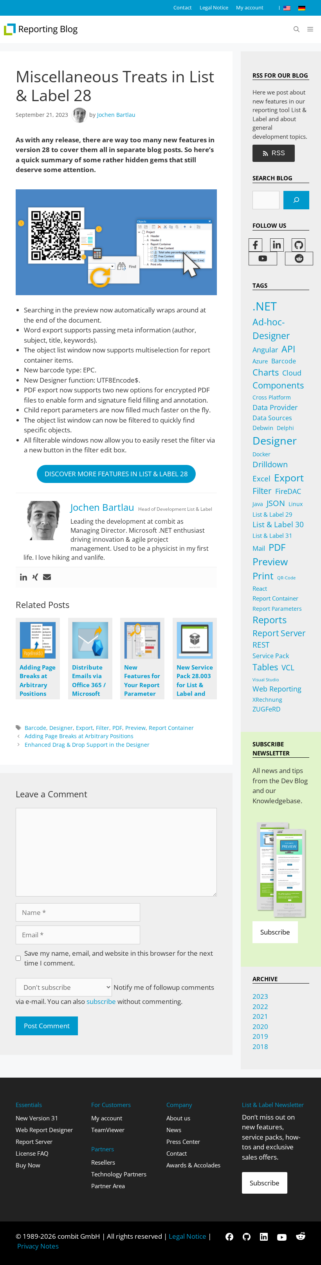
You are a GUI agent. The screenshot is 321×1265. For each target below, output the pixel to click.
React (259, 588)
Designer (61, 727)
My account (249, 7)
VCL (287, 667)
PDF (117, 727)
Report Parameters (277, 608)
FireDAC (288, 491)
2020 (260, 1026)
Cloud (291, 373)
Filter (102, 727)
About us (178, 1118)
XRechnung (267, 699)
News (173, 1130)
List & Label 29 (272, 514)
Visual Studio (265, 679)
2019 (260, 1036)
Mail (258, 548)
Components (278, 385)
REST (260, 645)
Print (263, 575)
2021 (260, 1016)
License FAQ (32, 1153)
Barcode (35, 727)
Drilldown (270, 464)
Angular (265, 349)
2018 (260, 1046)
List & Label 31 (272, 535)
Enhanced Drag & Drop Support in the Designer (87, 744)
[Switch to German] (301, 8)
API (288, 349)
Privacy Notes (38, 1245)
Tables (265, 667)
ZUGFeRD (266, 709)
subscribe (101, 1001)
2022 (260, 1006)
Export (84, 727)
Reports (269, 619)
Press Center (183, 1141)
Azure (260, 361)
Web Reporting (276, 688)
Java (257, 504)
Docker (261, 454)
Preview (135, 727)
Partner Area (108, 1186)
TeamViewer (107, 1130)
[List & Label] (41, 29)
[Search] (296, 200)
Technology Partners (118, 1174)
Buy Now (28, 1165)
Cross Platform (271, 397)
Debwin (262, 428)
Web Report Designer (44, 1130)
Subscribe (275, 931)
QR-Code (286, 578)
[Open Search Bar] (296, 29)
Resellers (103, 1162)
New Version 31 (37, 1118)
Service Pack (270, 656)
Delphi (285, 428)
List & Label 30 (278, 524)
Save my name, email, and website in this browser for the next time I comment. (118, 958)
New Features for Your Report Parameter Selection (142, 684)
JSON (276, 502)
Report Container (171, 727)
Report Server (279, 633)
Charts (265, 372)
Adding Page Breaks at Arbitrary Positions (79, 736)
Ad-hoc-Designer (271, 329)
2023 (260, 996)
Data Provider (275, 407)
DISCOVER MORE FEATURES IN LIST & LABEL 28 (116, 473)
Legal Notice (214, 7)
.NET (264, 306)
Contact (182, 7)
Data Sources (272, 418)
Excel (261, 479)
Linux (296, 504)
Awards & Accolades (193, 1165)
